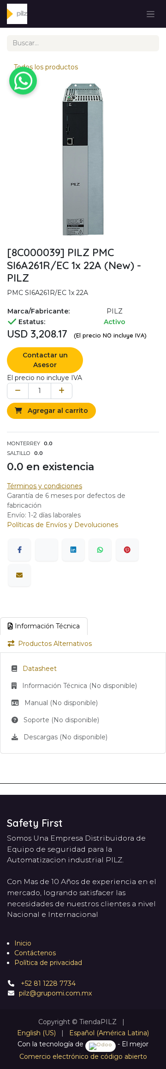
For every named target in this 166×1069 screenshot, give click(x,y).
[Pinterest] (127, 550)
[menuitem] (36, 1033)
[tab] (44, 626)
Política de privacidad (48, 962)
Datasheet (40, 668)
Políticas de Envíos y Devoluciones (62, 525)
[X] (47, 550)
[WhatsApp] (100, 550)
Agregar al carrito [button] (57, 410)
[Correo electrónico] (19, 575)
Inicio (22, 943)
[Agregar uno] (61, 391)
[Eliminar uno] (18, 391)
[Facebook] (19, 550)
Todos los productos (46, 67)
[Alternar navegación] (150, 14)
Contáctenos (35, 953)
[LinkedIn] (73, 550)
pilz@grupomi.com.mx (55, 993)
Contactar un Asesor (45, 360)
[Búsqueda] (148, 43)
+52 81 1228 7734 (47, 983)
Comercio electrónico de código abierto (83, 1056)
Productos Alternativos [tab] (55, 643)
